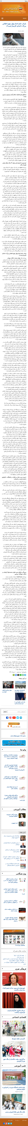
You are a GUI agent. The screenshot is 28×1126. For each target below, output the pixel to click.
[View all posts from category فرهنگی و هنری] (2, 969)
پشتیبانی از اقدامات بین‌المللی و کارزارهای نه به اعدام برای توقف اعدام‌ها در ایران (11, 756)
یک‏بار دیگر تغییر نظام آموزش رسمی (15, 1112)
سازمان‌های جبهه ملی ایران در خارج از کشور (13, 958)
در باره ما (17, 1120)
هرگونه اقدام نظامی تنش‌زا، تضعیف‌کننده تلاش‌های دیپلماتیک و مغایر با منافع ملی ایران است (14, 797)
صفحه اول (24, 1120)
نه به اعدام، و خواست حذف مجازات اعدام (11, 909)
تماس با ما (10, 1120)
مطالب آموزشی (20, 809)
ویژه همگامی (21, 874)
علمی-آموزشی (20, 1066)
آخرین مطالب (22, 832)
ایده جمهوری (15, 823)
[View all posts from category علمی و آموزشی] (2, 1066)
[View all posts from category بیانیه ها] (2, 750)
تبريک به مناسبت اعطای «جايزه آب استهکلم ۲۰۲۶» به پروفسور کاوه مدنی (11, 858)
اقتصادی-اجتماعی (19, 1017)
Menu (26, 1)
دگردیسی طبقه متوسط (18, 1039)
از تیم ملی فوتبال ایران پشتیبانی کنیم (12, 787)
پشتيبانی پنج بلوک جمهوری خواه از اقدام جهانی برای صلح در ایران (11, 919)
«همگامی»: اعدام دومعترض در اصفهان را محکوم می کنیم (11, 901)
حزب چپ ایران (20, 957)
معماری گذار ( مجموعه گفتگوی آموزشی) (12, 815)
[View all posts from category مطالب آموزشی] (2, 809)
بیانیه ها (23, 750)
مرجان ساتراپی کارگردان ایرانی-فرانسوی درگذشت (16, 1011)
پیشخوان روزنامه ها (20, 945)
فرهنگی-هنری (20, 969)
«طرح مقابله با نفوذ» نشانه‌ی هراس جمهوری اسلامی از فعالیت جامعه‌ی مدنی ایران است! (14, 891)
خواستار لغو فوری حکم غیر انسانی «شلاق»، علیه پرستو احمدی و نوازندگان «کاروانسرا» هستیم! (14, 767)
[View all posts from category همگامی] (2, 874)
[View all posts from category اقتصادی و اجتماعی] (2, 1017)
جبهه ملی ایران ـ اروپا (19, 955)
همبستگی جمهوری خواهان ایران (16, 960)
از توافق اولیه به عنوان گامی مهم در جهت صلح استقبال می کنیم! (10, 778)
